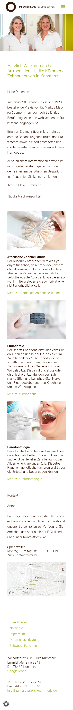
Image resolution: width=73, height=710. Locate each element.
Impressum (17, 634)
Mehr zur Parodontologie (24, 479)
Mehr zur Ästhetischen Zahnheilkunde (33, 293)
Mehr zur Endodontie (21, 394)
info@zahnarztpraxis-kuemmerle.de (32, 690)
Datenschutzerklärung (24, 639)
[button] (6, 704)
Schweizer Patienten (23, 645)
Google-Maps (16, 671)
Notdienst (16, 628)
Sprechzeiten (18, 622)
